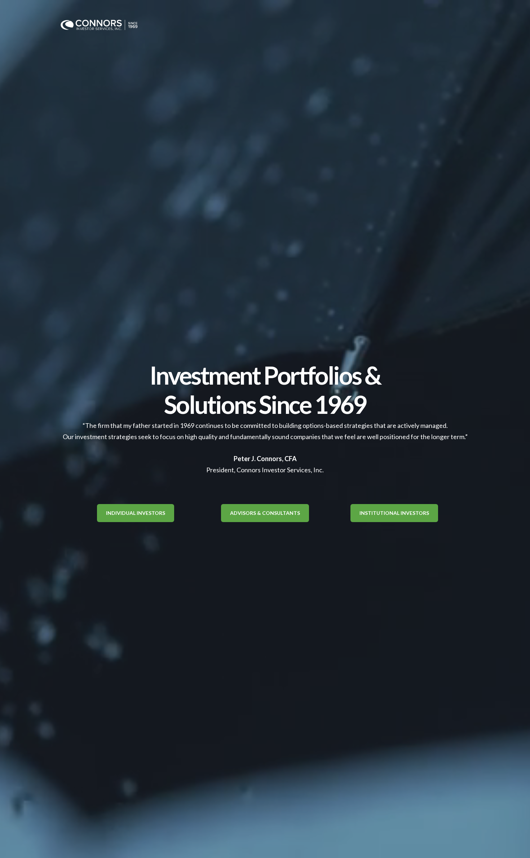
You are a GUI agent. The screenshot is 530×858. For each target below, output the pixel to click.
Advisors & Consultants (265, 513)
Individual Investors (135, 513)
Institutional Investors (394, 513)
